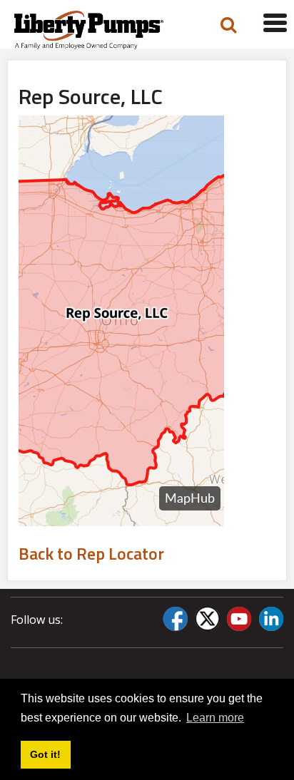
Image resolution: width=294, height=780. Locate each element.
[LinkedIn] (270, 619)
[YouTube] (239, 619)
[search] (228, 25)
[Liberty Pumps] (99, 30)
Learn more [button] (215, 718)
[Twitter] (207, 619)
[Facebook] (175, 619)
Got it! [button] (45, 754)
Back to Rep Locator (91, 553)
